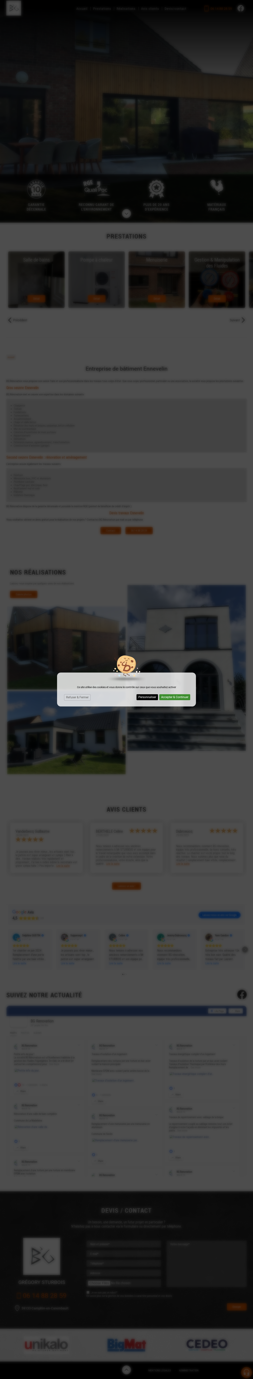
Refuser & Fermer (77, 697)
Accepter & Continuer (174, 697)
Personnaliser (147, 697)
